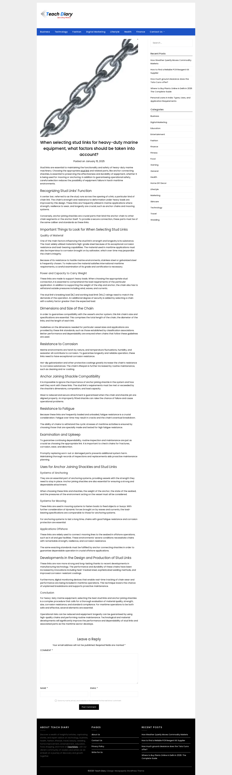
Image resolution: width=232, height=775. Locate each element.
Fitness (154, 152)
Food (153, 158)
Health (128, 31)
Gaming (154, 164)
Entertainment (158, 134)
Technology (61, 31)
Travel (154, 213)
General (154, 171)
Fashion (77, 31)
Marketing (155, 195)
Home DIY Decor (158, 183)
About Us (96, 734)
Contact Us (156, 31)
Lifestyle (114, 31)
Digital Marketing (96, 31)
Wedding (155, 219)
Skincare (155, 201)
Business (45, 31)
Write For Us (97, 752)
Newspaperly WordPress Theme (129, 770)
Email (94, 688)
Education (155, 128)
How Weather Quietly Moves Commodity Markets (165, 734)
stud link (85, 170)
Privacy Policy (98, 746)
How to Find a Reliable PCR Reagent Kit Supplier (163, 740)
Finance (140, 31)
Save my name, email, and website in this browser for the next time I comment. (90, 700)
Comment (46, 650)
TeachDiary (72, 746)
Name (44, 688)
